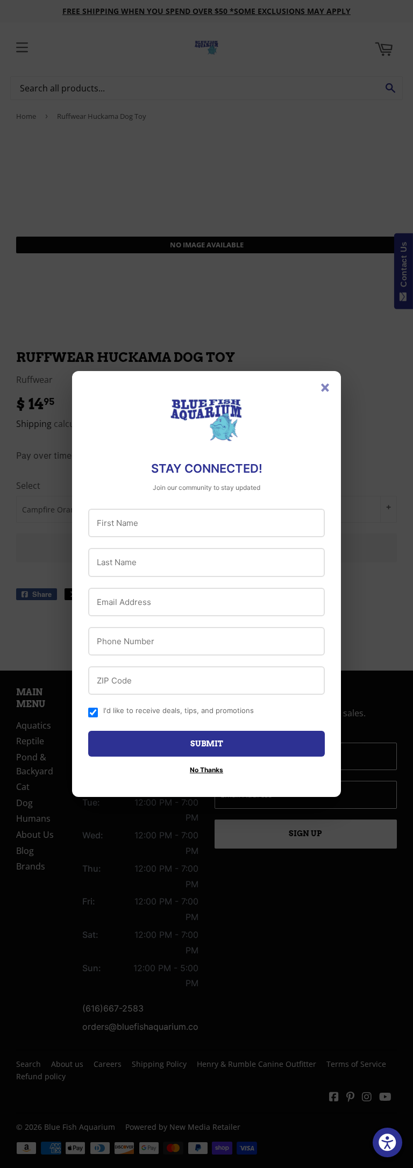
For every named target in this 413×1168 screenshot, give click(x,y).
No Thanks (206, 770)
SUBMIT (206, 743)
